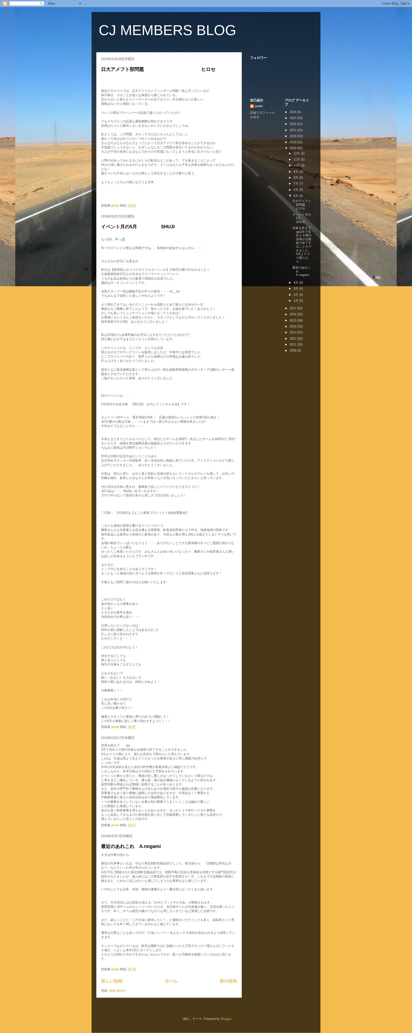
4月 (296, 282)
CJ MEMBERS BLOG (167, 30)
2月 (296, 294)
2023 (293, 118)
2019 (293, 142)
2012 (293, 338)
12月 (297, 153)
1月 (296, 300)
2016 (293, 314)
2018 (293, 148)
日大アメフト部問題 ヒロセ (163, 69)
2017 (293, 308)
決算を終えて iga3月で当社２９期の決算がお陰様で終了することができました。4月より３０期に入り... (304, 244)
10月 (297, 165)
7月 (296, 183)
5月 (296, 195)
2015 (293, 320)
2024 (293, 112)
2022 (293, 124)
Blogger (226, 1019)
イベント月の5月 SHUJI (138, 226)
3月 (296, 288)
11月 (297, 159)
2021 (293, 130)
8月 (296, 177)
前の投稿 (228, 981)
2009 (293, 350)
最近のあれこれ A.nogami (131, 846)
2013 (293, 332)
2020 (293, 136)
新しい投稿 (112, 981)
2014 (293, 326)
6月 (296, 190)
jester (259, 106)
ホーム (171, 981)
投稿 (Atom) (117, 990)
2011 (293, 344)
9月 (296, 171)
